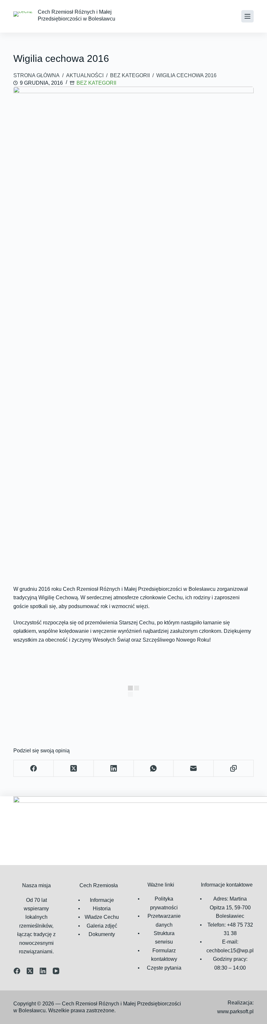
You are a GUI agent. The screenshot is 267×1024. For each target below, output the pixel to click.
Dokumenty (102, 934)
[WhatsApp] (154, 768)
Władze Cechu (102, 917)
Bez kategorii (96, 83)
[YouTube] (56, 971)
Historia (102, 908)
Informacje (102, 900)
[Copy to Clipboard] (234, 768)
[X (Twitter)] (74, 768)
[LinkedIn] (114, 768)
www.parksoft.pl (235, 1011)
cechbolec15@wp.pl (230, 950)
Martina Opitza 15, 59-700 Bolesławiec (230, 907)
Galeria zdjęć (102, 926)
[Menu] (247, 16)
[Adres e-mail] (194, 768)
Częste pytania (164, 968)
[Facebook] (34, 768)
